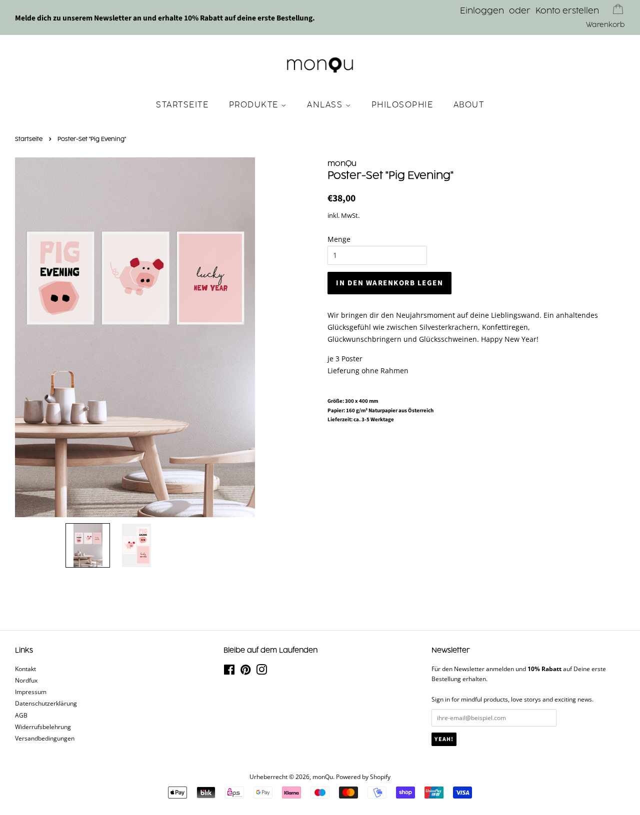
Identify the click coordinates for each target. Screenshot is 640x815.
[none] (88, 545)
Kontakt (25, 669)
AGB (21, 715)
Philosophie (403, 105)
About (469, 105)
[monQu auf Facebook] (229, 672)
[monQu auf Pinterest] (245, 672)
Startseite (182, 105)
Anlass (326, 105)
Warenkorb (605, 25)
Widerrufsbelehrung (43, 727)
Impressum (30, 692)
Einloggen (482, 11)
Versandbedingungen (44, 738)
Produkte (255, 105)
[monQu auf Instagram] (261, 672)
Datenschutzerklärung (46, 703)
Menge (339, 239)
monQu (322, 777)
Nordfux (26, 680)
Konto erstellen (567, 11)
